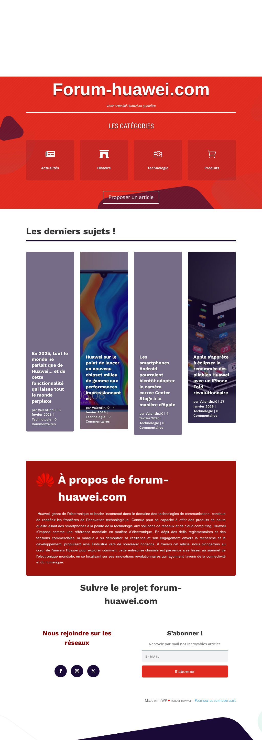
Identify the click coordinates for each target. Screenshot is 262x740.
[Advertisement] (131, 38)
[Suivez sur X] (93, 671)
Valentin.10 (47, 410)
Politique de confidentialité (215, 700)
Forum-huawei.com (131, 89)
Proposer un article (131, 197)
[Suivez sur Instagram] (77, 671)
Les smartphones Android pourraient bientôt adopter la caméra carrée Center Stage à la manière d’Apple (157, 380)
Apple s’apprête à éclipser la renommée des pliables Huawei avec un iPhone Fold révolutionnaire (211, 374)
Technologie (41, 419)
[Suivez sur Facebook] (60, 671)
